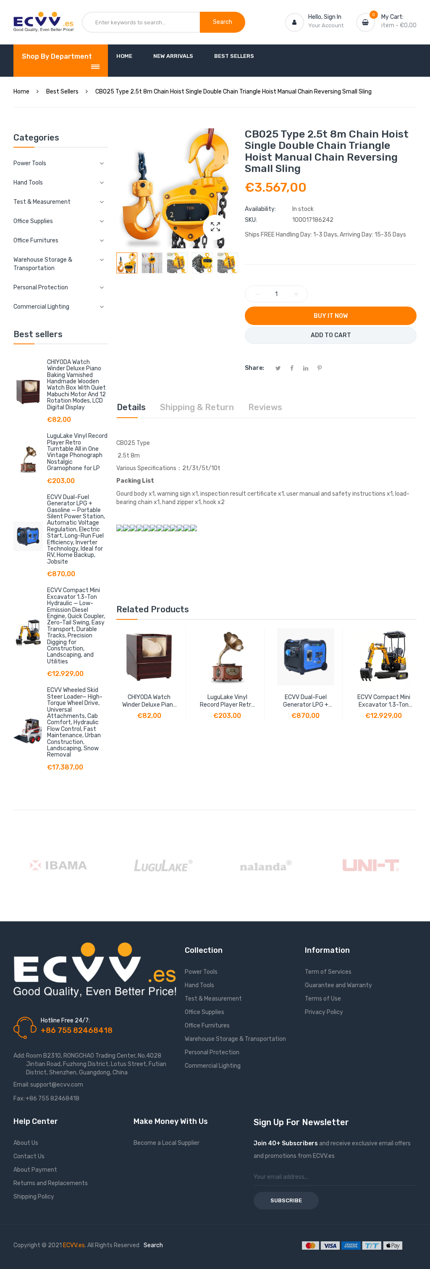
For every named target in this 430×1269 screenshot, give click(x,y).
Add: (19, 1055)
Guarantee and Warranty (338, 985)
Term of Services (328, 971)
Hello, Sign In (324, 17)
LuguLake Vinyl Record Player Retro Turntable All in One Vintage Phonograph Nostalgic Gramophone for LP (77, 452)
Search (153, 1245)
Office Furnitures (207, 1025)
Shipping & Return (197, 407)
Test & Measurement (213, 998)
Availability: (260, 209)
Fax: (19, 1098)
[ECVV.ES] (43, 20)
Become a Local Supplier (166, 1143)
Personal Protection (212, 1052)
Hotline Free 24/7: (65, 1020)
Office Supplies (204, 1012)
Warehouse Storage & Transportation (235, 1039)
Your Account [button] (325, 25)
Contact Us (29, 1156)
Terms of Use (323, 998)
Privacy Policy (324, 1012)
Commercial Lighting (213, 1065)
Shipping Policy (33, 1196)
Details (131, 407)
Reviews (265, 407)
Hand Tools (199, 985)
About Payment (35, 1169)
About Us (25, 1143)
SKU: (251, 220)
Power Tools (201, 971)
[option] (126, 262)
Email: (21, 1084)
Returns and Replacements (50, 1183)
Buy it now (331, 316)
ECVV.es (74, 1245)
